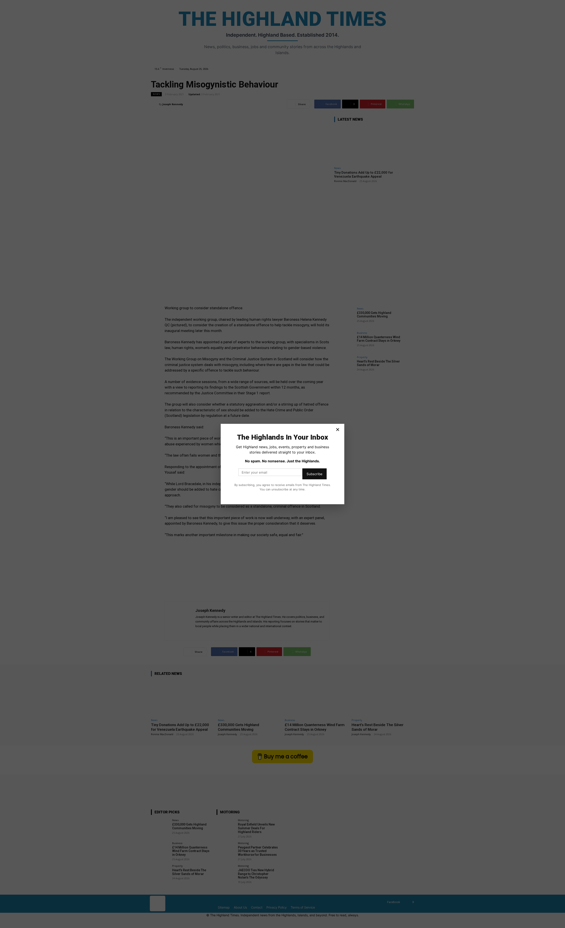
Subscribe (314, 474)
